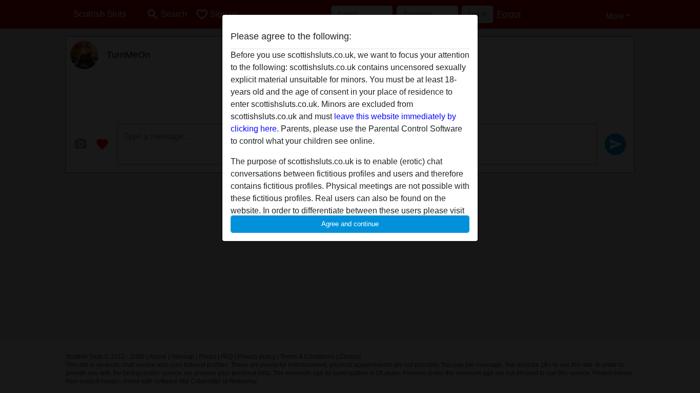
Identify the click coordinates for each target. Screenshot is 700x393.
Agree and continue (350, 224)
